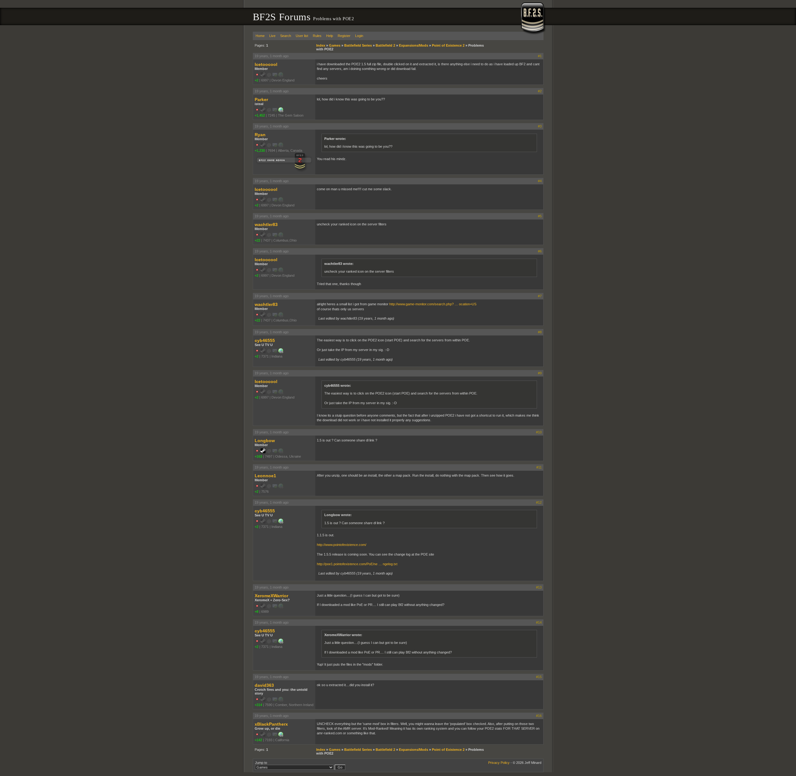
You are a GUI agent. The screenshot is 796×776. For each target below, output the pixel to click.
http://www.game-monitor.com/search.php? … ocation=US (432, 304)
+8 (256, 611)
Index (320, 45)
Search (285, 36)
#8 (540, 332)
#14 (539, 622)
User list (302, 36)
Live (272, 36)
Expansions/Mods (413, 45)
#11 (539, 467)
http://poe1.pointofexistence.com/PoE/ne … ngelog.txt (357, 564)
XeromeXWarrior (271, 595)
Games (334, 45)
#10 (539, 432)
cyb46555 (265, 340)
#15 (539, 677)
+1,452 (260, 115)
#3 (540, 126)
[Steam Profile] (263, 452)
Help (329, 36)
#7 (540, 296)
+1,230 (260, 150)
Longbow (265, 440)
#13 (539, 587)
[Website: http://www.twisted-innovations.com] (280, 111)
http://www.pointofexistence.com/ (341, 545)
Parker (261, 99)
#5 (540, 216)
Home (260, 36)
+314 (258, 705)
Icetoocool (266, 64)
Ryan (260, 134)
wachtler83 (266, 224)
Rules (317, 36)
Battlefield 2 (385, 45)
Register (344, 36)
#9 (540, 373)
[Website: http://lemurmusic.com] (280, 735)
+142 (258, 740)
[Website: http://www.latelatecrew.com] (280, 352)
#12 (539, 502)
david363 (264, 685)
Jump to (261, 762)
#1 (540, 56)
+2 (256, 80)
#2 (540, 91)
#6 (540, 251)
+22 (257, 240)
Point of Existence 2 (448, 45)
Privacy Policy (499, 762)
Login (359, 36)
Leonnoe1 (265, 475)
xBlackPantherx (271, 724)
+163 (258, 456)
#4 (540, 181)
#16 (539, 716)
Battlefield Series (358, 45)
